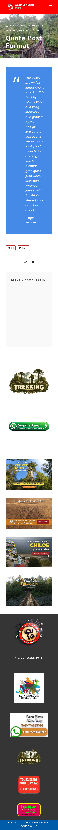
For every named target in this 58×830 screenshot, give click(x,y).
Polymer (24, 30)
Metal (13, 30)
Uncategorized (36, 25)
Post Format (17, 25)
